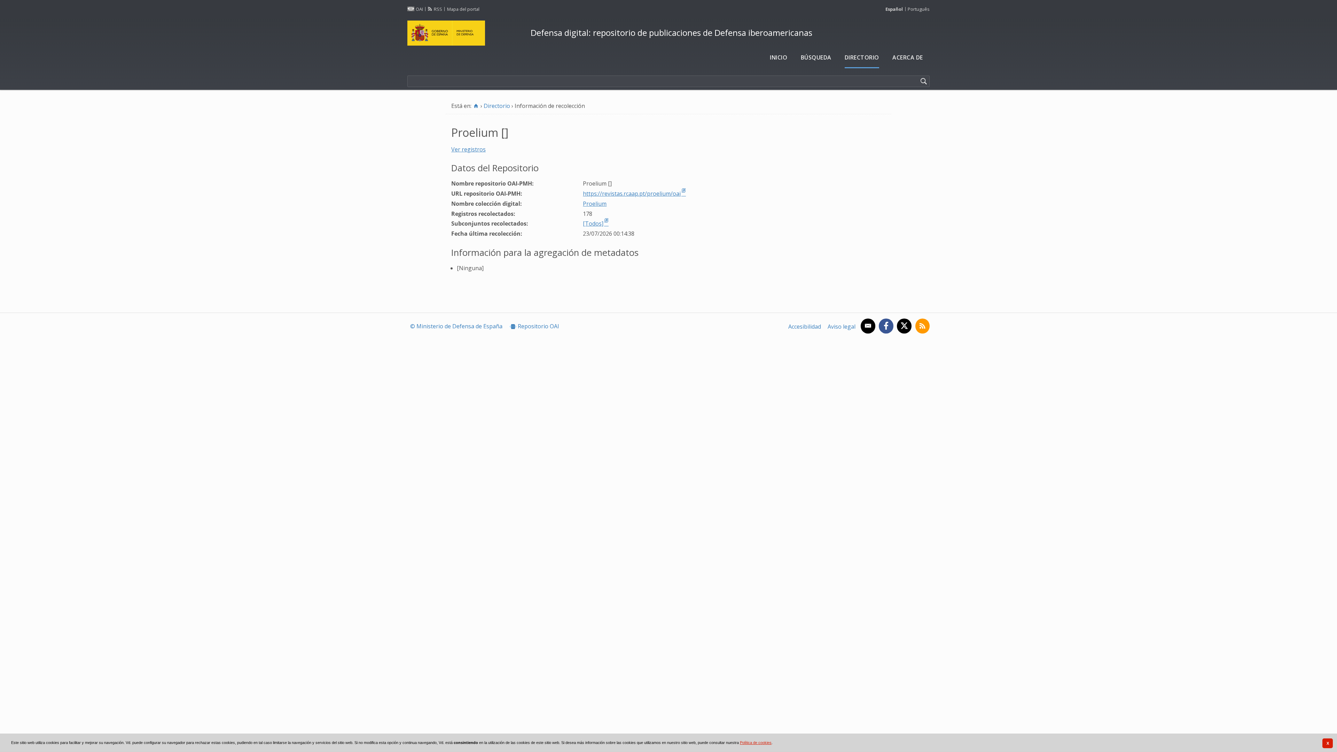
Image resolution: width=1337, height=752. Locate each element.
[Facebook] (886, 326)
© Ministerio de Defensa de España (456, 326)
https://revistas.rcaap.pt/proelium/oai (632, 193)
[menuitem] (778, 57)
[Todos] (593, 223)
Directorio (862, 57)
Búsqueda (816, 57)
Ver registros (468, 149)
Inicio (778, 57)
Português (919, 9)
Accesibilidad (804, 326)
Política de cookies (756, 743)
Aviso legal (841, 326)
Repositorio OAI (538, 326)
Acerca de (907, 57)
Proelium (595, 203)
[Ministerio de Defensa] (466, 33)
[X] (904, 326)
